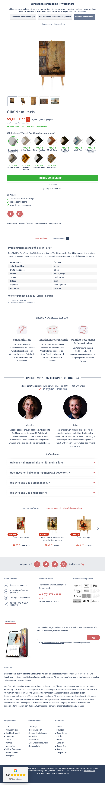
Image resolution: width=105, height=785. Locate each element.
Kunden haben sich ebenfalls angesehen (64, 508)
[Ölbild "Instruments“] (21, 525)
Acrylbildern (9, 677)
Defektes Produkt (12, 733)
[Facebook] (10, 213)
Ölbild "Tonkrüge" (84, 537)
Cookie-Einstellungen (38, 733)
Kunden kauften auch (32, 508)
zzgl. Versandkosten (22, 123)
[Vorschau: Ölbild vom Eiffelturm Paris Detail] (33, 101)
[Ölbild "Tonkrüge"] (83, 525)
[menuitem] (12, 726)
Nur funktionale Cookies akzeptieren (55, 17)
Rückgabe (9, 756)
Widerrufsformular (13, 749)
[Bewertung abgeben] (52, 115)
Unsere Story (61, 746)
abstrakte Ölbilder (77, 693)
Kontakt (8, 739)
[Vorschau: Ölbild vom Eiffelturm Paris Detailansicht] (44, 101)
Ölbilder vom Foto (82, 674)
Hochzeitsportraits (12, 696)
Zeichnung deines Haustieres (40, 696)
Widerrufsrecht (11, 752)
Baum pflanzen (60, 728)
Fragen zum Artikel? (53, 189)
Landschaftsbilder (61, 693)
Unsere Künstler (60, 741)
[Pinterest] (54, 564)
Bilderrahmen (58, 699)
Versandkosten (46, 768)
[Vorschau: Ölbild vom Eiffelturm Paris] (12, 101)
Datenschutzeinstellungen (23, 17)
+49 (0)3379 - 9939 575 (54, 389)
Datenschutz (34, 746)
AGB (7, 727)
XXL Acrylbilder (46, 693)
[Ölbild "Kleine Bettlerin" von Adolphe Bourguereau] (52, 525)
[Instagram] (19, 213)
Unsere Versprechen (61, 751)
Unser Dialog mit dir (61, 734)
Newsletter (33, 736)
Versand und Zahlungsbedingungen (38, 741)
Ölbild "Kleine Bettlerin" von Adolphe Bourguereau (52, 538)
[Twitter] (46, 564)
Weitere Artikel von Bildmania (22, 303)
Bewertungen (60, 238)
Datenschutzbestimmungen (53, 643)
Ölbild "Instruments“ (21, 537)
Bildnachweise (11, 730)
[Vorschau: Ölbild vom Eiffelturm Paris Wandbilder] (55, 101)
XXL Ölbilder (34, 693)
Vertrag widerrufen (10, 744)
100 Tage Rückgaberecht (35, 728)
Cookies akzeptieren (84, 17)
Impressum (10, 736)
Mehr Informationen (77, 11)
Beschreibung (41, 238)
